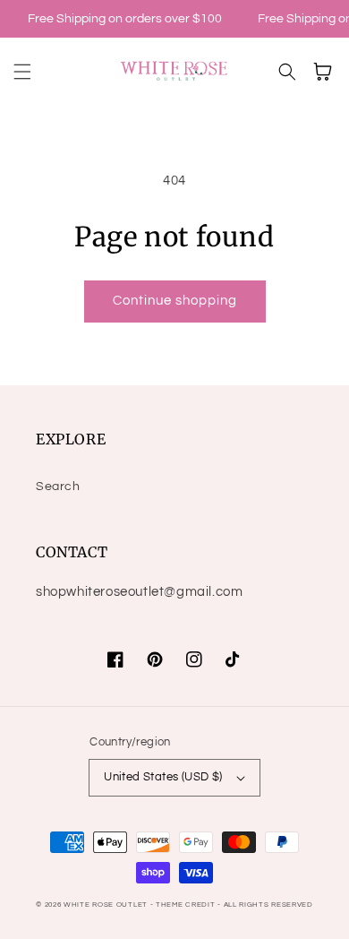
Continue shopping (175, 300)
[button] (22, 71)
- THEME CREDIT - (187, 904)
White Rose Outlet (106, 904)
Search (58, 486)
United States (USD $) (163, 777)
